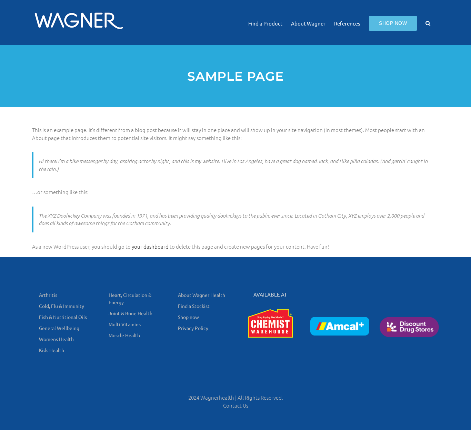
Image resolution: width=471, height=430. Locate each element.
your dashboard (150, 246)
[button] (427, 22)
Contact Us (235, 405)
